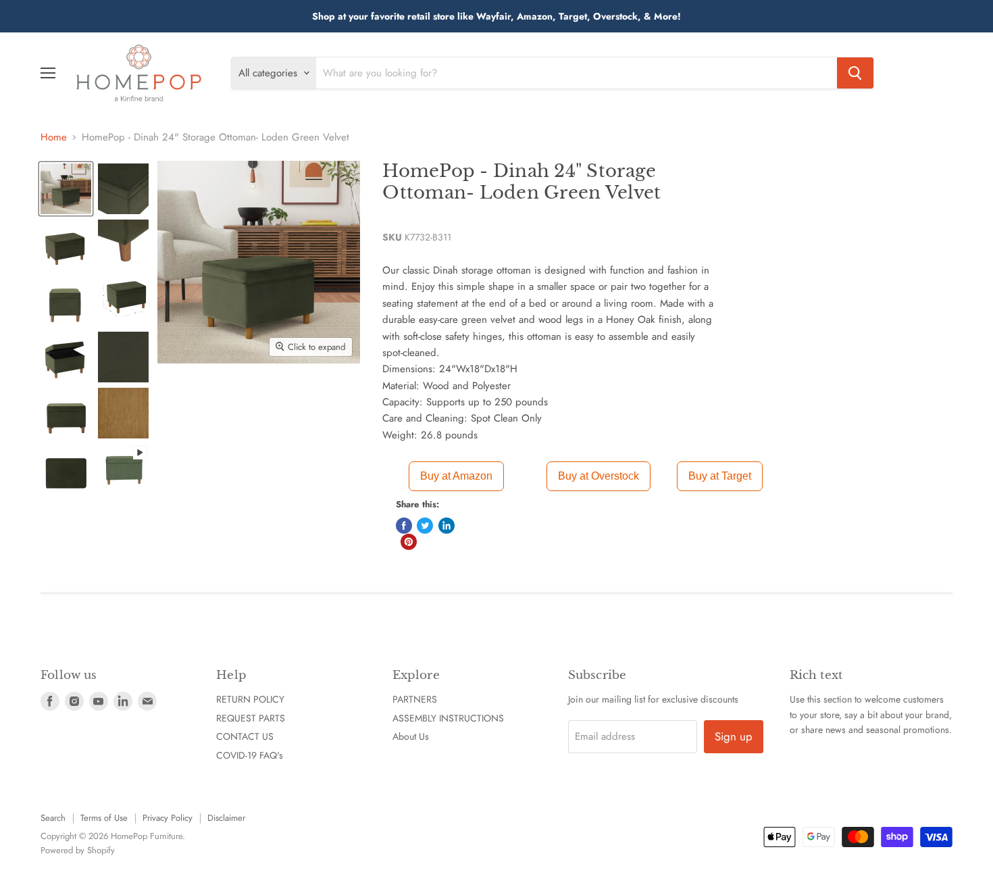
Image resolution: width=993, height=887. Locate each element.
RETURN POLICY (250, 699)
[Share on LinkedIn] (446, 525)
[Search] (855, 72)
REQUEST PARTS (250, 718)
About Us (410, 736)
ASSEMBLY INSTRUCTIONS (448, 718)
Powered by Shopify (78, 850)
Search (53, 817)
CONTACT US (245, 736)
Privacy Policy (168, 817)
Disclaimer (226, 817)
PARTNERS (414, 699)
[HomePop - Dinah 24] (66, 189)
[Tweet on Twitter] (425, 525)
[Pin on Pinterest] (409, 542)
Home (54, 137)
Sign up (734, 736)
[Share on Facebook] (404, 525)
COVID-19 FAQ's (249, 755)
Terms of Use (104, 817)
